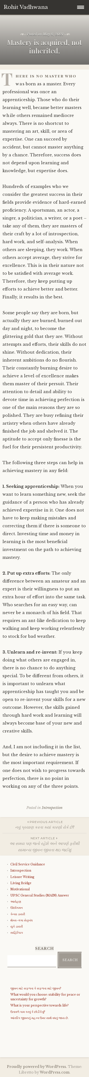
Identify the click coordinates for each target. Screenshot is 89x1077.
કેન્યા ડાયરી (17, 914)
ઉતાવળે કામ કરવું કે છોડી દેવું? (27, 1012)
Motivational (20, 889)
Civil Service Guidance (27, 864)
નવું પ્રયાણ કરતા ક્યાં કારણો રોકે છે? (44, 825)
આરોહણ (15, 901)
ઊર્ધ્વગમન (16, 908)
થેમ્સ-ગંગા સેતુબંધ (21, 920)
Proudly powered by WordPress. (37, 1066)
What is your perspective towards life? (39, 1005)
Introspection (52, 807)
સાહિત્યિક (16, 932)
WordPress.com (54, 1072)
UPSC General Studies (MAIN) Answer (39, 895)
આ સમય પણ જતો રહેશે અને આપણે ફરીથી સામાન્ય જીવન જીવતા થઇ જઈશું (44, 844)
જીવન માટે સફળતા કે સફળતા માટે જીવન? (35, 988)
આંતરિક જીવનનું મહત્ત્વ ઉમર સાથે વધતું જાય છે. (39, 1018)
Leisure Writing (22, 877)
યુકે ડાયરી (16, 926)
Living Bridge (20, 883)
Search (70, 960)
